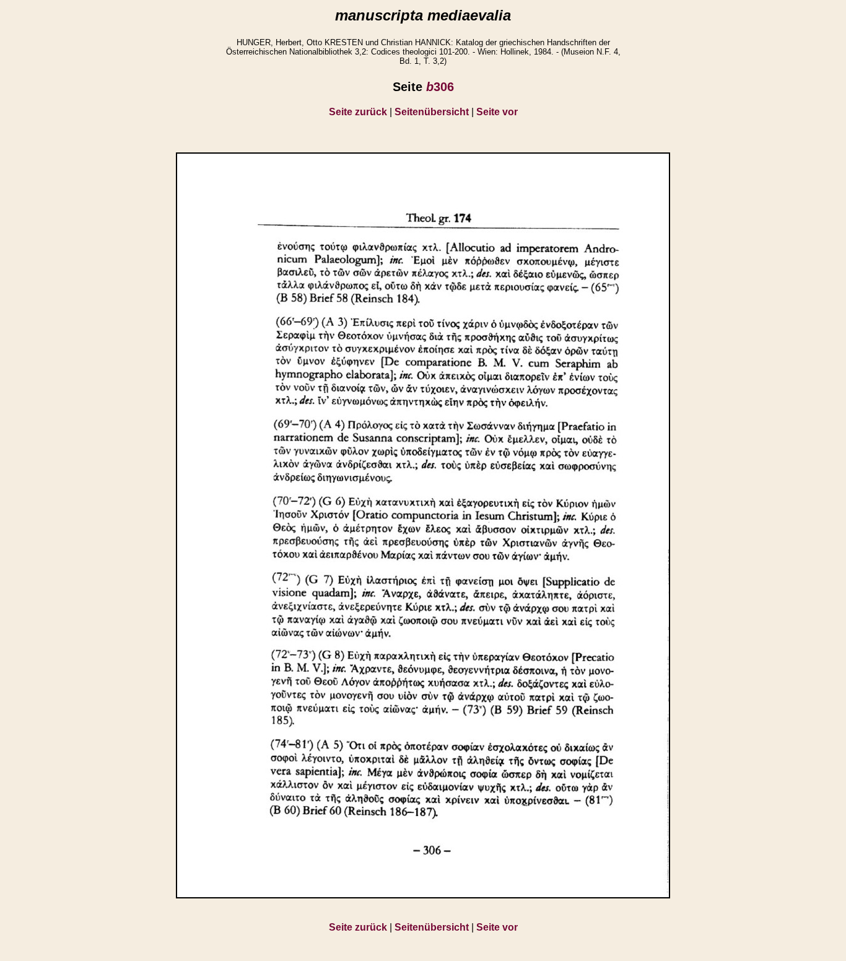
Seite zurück (358, 112)
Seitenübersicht (432, 112)
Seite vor (497, 112)
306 (440, 87)
